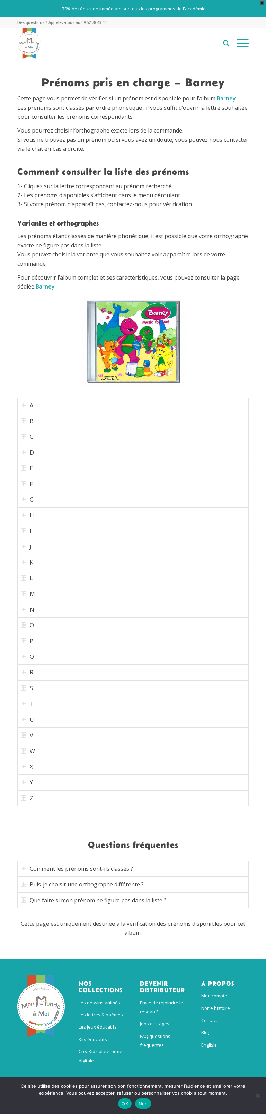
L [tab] (31, 578)
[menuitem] (223, 43)
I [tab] (31, 531)
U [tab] (32, 719)
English (208, 1045)
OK (125, 1103)
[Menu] (239, 43)
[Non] (257, 1095)
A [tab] (31, 405)
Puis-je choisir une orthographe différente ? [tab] (87, 884)
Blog (205, 1032)
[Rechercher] (223, 43)
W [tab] (32, 751)
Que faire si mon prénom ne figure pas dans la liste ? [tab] (98, 900)
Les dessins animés (99, 1002)
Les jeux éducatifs (98, 1027)
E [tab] (31, 468)
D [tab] (32, 452)
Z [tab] (31, 798)
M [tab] (32, 593)
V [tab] (31, 735)
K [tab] (31, 562)
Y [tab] (31, 782)
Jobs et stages (154, 1024)
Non (143, 1103)
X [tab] (31, 766)
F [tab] (31, 484)
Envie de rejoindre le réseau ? (161, 1007)
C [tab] (31, 436)
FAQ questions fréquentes (155, 1040)
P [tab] (31, 641)
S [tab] (31, 688)
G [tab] (32, 499)
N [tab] (32, 609)
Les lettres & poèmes (101, 1015)
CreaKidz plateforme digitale (100, 1055)
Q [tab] (32, 656)
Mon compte (214, 996)
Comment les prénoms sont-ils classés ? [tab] (81, 869)
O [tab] (32, 625)
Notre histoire (215, 1008)
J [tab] (31, 546)
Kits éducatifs (93, 1039)
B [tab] (32, 421)
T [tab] (32, 703)
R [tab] (31, 672)
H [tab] (32, 515)
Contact (209, 1020)
